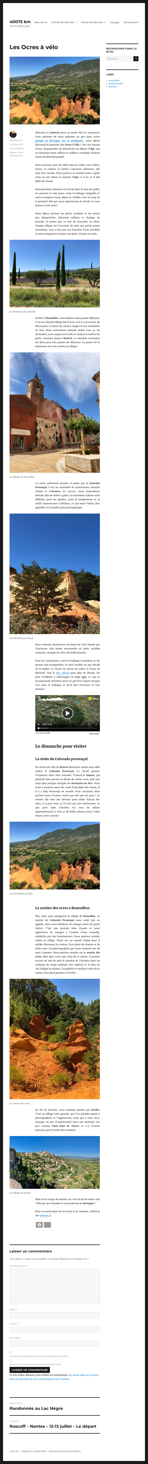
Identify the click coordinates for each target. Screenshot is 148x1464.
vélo (21, 155)
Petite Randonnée (92, 22)
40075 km (20, 21)
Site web (15, 1338)
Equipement (131, 22)
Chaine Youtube (116, 83)
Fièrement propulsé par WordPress (65, 1451)
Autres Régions (17, 148)
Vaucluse (14, 155)
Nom (13, 1309)
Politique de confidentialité (33, 1451)
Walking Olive (16, 140)
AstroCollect (114, 80)
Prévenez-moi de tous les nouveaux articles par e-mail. (35, 1364)
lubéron (13, 152)
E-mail (14, 1324)
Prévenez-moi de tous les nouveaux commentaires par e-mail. (39, 1356)
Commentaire (19, 1266)
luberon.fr (45, 1215)
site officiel (62, 672)
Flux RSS (113, 86)
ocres (20, 152)
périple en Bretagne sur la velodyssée (59, 140)
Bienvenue (41, 22)
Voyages (115, 22)
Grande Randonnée (62, 22)
